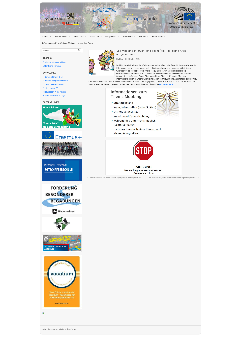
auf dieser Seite (166, 84)
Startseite (46, 36)
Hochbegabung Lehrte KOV (62, 199)
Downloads (128, 36)
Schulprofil (78, 36)
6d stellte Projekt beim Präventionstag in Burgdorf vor (173, 178)
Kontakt (142, 36)
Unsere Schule (61, 36)
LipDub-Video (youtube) (62, 149)
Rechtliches (157, 36)
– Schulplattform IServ (53, 77)
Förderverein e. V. (50, 88)
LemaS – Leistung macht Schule (62, 313)
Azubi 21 (62, 243)
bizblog (119, 59)
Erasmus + (62, 135)
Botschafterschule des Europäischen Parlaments (62, 170)
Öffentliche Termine (52, 66)
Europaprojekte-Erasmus (53, 84)
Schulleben (94, 36)
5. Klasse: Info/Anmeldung (54, 62)
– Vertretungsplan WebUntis (55, 81)
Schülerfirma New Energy (54, 95)
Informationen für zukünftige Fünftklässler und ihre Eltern (67, 43)
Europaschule (111, 36)
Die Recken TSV (62, 224)
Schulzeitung (62, 116)
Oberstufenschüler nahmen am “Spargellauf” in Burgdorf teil (115, 178)
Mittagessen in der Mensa (54, 92)
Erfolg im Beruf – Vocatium (62, 282)
